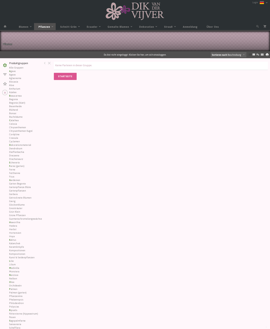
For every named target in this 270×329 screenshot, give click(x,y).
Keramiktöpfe (16, 246)
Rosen (12, 317)
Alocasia (13, 81)
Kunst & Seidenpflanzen (21, 257)
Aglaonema (15, 78)
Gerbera (13, 194)
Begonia (13, 99)
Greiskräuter (15, 208)
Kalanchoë (14, 243)
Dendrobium (15, 148)
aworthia (14, 222)
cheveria (14, 162)
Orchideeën (15, 285)
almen (13, 289)
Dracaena (14, 155)
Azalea (12, 92)
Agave (12, 74)
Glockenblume (17, 204)
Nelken (13, 278)
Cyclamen (14, 141)
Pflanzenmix (16, 296)
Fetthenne (14, 173)
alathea (14, 120)
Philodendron (16, 303)
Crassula (13, 138)
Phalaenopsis (16, 299)
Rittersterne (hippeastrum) (23, 313)
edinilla (14, 268)
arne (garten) (16, 166)
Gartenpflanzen (17, 190)
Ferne (12, 169)
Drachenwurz (16, 159)
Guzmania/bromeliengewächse (25, 218)
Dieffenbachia (16, 152)
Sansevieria (15, 324)
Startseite (65, 76)
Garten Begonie (17, 183)
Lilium (12, 264)
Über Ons (213, 26)
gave (12, 71)
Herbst (12, 229)
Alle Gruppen (16, 67)
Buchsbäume (15, 116)
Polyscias (14, 306)
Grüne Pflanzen (17, 215)
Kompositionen (17, 250)
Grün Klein (14, 211)
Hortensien (15, 232)
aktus (12, 239)
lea (11, 282)
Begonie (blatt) (17, 102)
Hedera (13, 225)
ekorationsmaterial (20, 145)
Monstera (14, 271)
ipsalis (13, 310)
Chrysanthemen (17, 127)
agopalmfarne (17, 320)
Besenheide (15, 106)
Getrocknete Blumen (20, 197)
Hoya (12, 236)
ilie (11, 261)
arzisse (13, 275)
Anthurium (14, 88)
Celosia (13, 123)
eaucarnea (15, 95)
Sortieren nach (219, 54)
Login (255, 2)
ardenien (14, 180)
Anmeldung (190, 26)
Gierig (12, 201)
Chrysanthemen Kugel (21, 130)
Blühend (13, 109)
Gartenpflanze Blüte (20, 187)
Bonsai (12, 113)
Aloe (11, 85)
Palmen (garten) (18, 292)
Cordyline (14, 134)
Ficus (11, 176)
